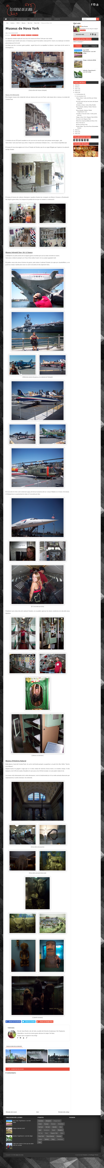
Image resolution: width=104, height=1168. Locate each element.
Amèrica (14, 35)
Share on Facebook (14, 1021)
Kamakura (46, 1130)
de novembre (80, 96)
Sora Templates (83, 1154)
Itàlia (60, 1127)
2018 (76, 86)
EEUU (18, 35)
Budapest (48, 1121)
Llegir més (82, 30)
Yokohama (60, 1139)
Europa (46, 1124)
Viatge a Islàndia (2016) (19, 1128)
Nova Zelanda (50, 1136)
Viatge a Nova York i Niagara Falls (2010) (86, 117)
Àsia (40, 1142)
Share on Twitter (30, 1021)
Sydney (47, 1139)
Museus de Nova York (81, 124)
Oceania (59, 1136)
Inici (37, 1112)
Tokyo (53, 1139)
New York (28, 35)
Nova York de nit (80, 122)
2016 (76, 90)
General (53, 1124)
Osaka (40, 1139)
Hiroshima (60, 1124)
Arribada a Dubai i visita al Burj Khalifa (86, 105)
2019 (76, 85)
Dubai (40, 1124)
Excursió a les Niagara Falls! (83, 119)
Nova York (35, 35)
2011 (76, 133)
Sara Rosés (85, 26)
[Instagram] (94, 4)
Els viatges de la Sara (18, 1154)
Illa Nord (41, 1127)
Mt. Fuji (40, 1133)
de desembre (80, 94)
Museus (23, 35)
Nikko (61, 1133)
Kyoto (53, 1130)
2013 (76, 130)
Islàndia (54, 1127)
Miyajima (60, 1130)
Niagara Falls (54, 1133)
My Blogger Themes (93, 1154)
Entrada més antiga (63, 1112)
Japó (40, 1130)
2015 (76, 92)
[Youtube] (97, 4)
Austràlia (41, 1121)
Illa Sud (48, 1127)
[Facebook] (91, 4)
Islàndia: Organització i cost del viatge (22, 1136)
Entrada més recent (11, 1112)
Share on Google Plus (46, 1021)
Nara (46, 1133)
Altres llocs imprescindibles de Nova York (86, 120)
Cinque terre (57, 1121)
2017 (76, 88)
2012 (76, 131)
